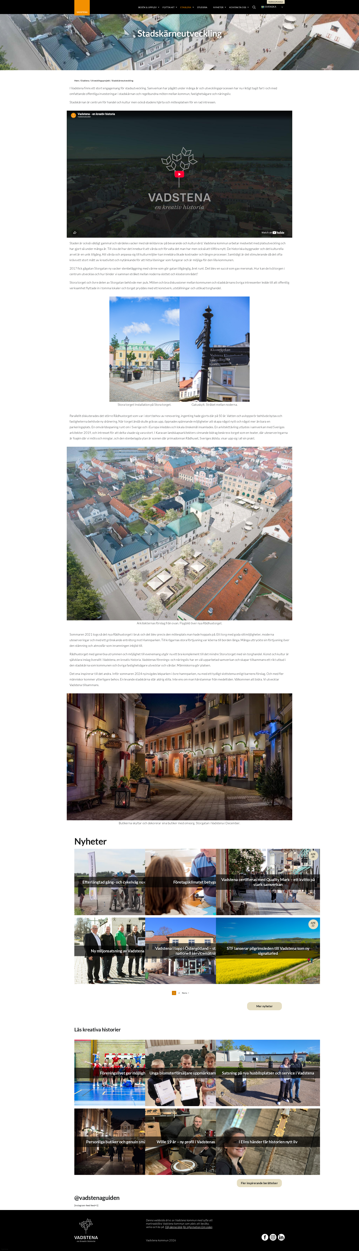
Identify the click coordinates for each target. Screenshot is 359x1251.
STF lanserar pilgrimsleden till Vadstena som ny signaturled (268, 951)
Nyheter (90, 841)
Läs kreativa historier (97, 1029)
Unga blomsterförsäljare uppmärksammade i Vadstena (197, 1072)
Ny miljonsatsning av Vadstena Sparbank (126, 950)
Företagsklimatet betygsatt (197, 882)
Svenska (270, 7)
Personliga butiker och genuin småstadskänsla (126, 1141)
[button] (254, 7)
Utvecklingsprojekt (100, 80)
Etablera (85, 80)
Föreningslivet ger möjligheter (126, 1072)
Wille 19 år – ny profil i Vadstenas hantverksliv (197, 1141)
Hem (76, 80)
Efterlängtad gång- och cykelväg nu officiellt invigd (126, 882)
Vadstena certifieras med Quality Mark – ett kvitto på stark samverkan (268, 882)
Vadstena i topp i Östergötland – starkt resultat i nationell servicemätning (197, 951)
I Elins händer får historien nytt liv (268, 1141)
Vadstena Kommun (275, 2)
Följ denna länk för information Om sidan (188, 1227)
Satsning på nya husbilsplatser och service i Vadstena (268, 1072)
